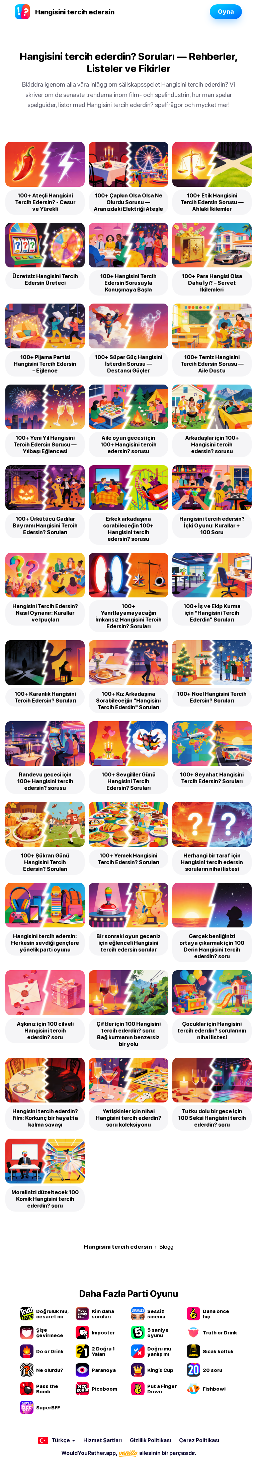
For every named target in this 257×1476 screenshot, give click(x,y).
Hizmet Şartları (102, 1440)
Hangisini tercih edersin (118, 1246)
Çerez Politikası (199, 1440)
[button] (56, 1440)
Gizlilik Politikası (150, 1440)
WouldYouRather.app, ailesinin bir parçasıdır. (128, 1453)
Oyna (226, 11)
